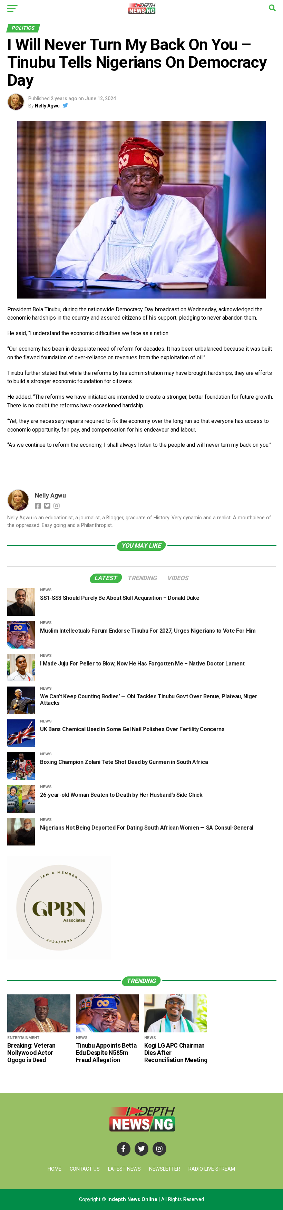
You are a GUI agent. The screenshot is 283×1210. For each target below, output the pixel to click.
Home (54, 1169)
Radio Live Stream (211, 1169)
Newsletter (164, 1169)
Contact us (85, 1169)
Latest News (124, 1169)
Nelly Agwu (47, 105)
